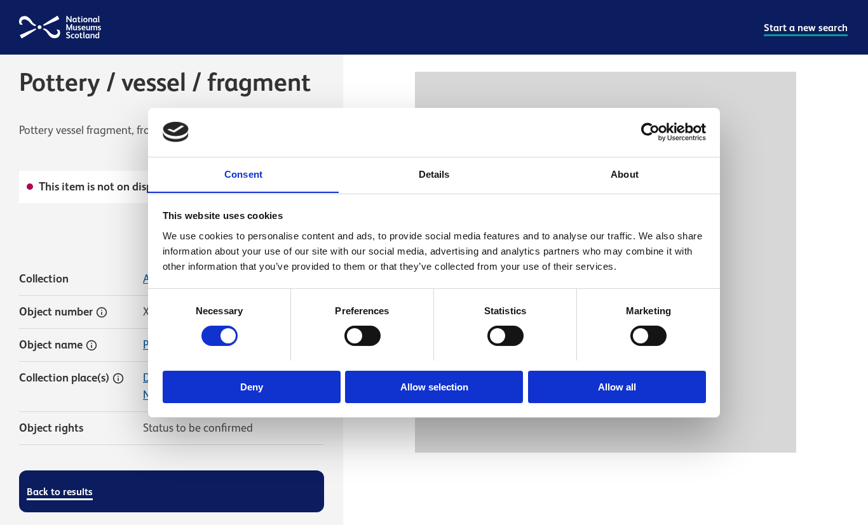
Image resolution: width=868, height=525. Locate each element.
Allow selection (434, 386)
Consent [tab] (243, 173)
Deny (251, 386)
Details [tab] (434, 173)
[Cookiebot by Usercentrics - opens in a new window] (650, 132)
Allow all (617, 386)
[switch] (362, 336)
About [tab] (625, 173)
